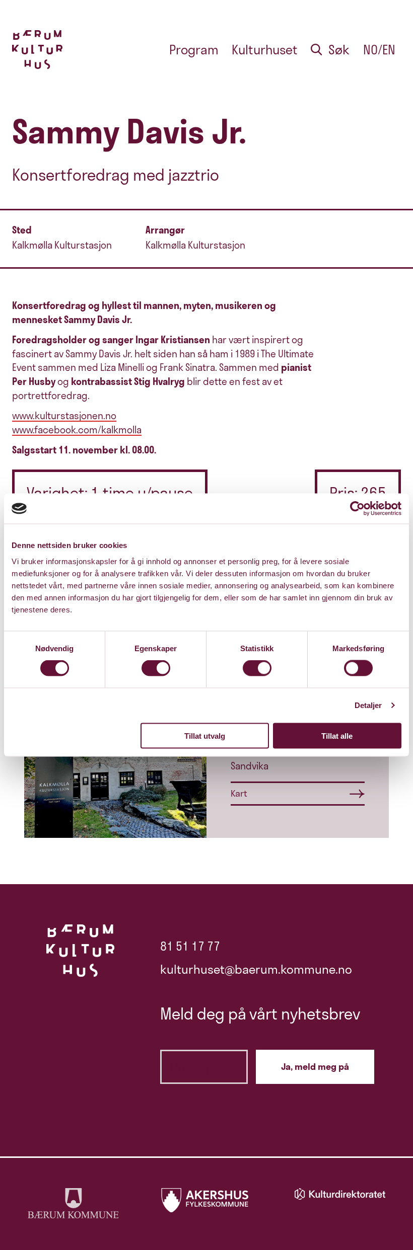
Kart (239, 793)
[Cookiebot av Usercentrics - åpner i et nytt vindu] (357, 508)
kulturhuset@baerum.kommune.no (256, 969)
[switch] (156, 668)
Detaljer (368, 705)
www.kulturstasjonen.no (64, 416)
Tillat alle (337, 735)
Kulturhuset (265, 49)
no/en (379, 49)
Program (194, 49)
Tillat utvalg (204, 735)
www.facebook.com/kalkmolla (77, 430)
